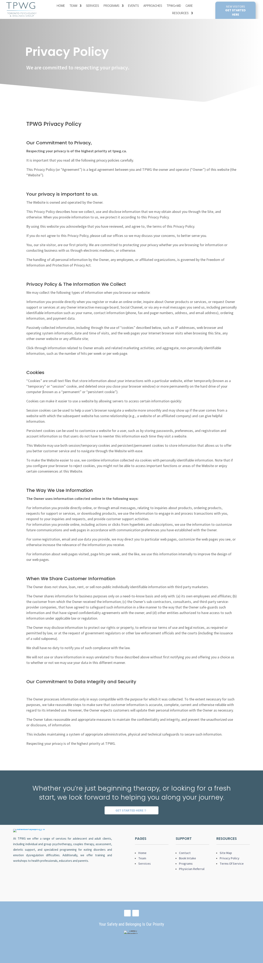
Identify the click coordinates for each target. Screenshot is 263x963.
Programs (111, 5)
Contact (185, 853)
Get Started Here (129, 810)
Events (133, 5)
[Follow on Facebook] (127, 913)
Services (92, 5)
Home (61, 5)
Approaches (152, 5)
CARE (189, 5)
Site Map (226, 853)
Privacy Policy (229, 858)
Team (73, 5)
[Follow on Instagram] (135, 913)
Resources (180, 13)
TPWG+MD (174, 5)
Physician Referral (191, 869)
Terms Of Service (232, 863)
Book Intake (187, 858)
